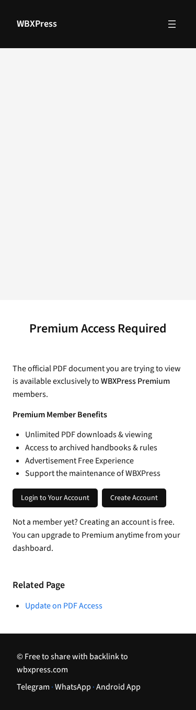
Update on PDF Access (63, 606)
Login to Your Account (55, 498)
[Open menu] (172, 24)
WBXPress (37, 23)
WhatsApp (73, 687)
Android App (118, 687)
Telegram (33, 687)
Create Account (134, 498)
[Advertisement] (98, 181)
